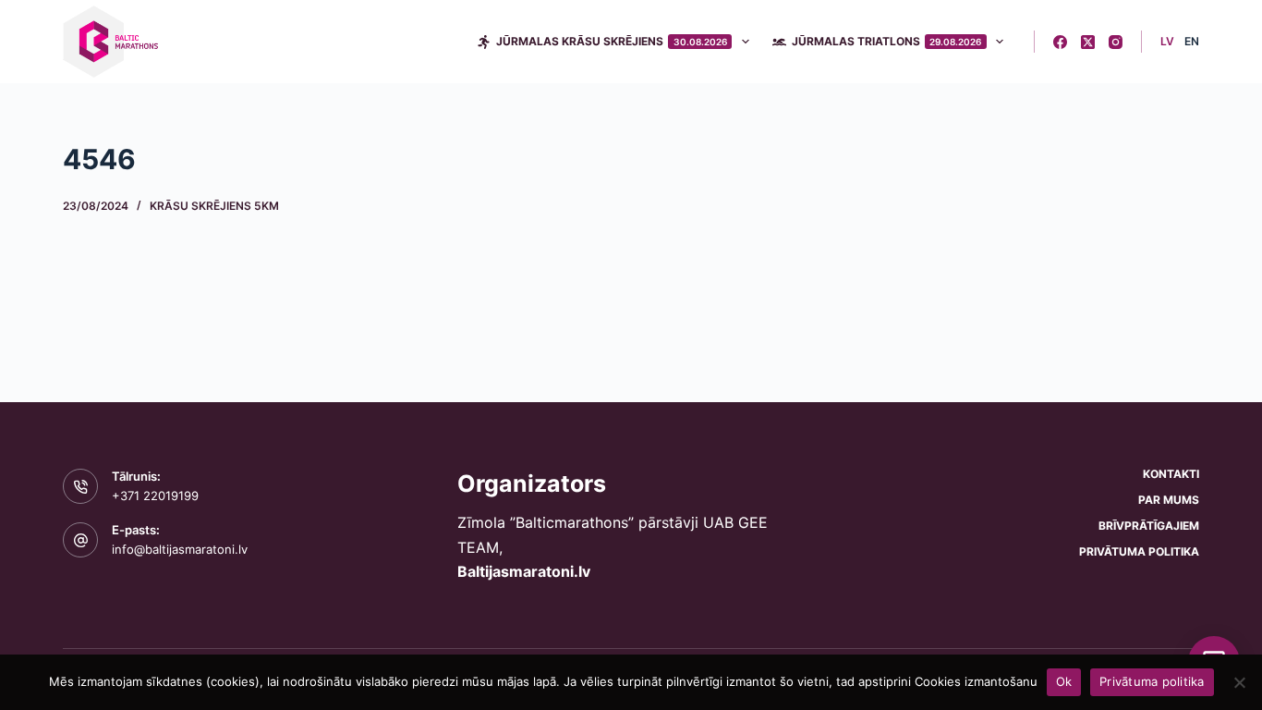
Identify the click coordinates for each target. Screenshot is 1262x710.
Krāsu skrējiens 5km (214, 206)
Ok (1064, 681)
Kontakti (1171, 474)
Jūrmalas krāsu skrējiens (611, 41)
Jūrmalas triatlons (887, 41)
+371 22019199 (155, 495)
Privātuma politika (1139, 551)
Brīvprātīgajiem (1148, 525)
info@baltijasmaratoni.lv (180, 549)
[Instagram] (1115, 42)
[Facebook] (1060, 42)
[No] (1239, 682)
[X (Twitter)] (1088, 42)
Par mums (1168, 500)
